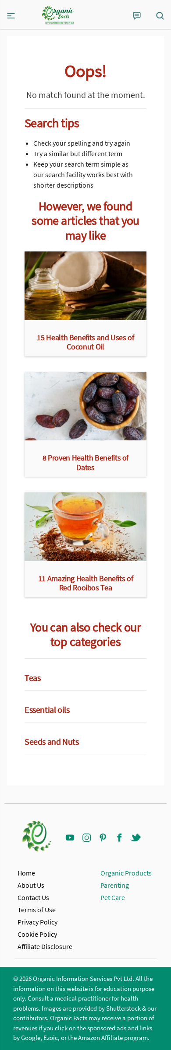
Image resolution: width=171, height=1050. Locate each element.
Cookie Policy (37, 934)
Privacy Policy (37, 921)
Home (26, 873)
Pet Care (112, 897)
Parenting (114, 885)
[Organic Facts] (58, 15)
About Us (31, 885)
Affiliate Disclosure (45, 946)
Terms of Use (37, 909)
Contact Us (33, 897)
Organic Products (126, 873)
